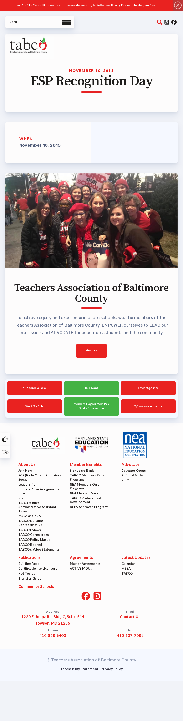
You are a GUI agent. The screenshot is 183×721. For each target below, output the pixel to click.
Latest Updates (148, 388)
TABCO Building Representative (30, 523)
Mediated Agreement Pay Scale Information (91, 406)
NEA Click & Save (35, 388)
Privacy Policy (112, 669)
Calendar (128, 564)
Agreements (81, 557)
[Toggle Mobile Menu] (39, 22)
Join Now (25, 470)
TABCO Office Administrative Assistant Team (37, 507)
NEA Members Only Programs (84, 486)
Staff (22, 498)
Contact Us (130, 617)
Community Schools (36, 586)
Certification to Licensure (37, 569)
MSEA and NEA (29, 516)
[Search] (159, 22)
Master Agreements (85, 564)
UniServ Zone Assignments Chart (39, 491)
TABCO (127, 573)
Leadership (26, 484)
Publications (29, 557)
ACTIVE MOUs (81, 569)
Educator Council (134, 470)
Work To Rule (34, 406)
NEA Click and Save (84, 493)
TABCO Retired (30, 544)
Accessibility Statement (79, 669)
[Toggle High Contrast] (5, 439)
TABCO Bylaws (29, 530)
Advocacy (130, 464)
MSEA (126, 569)
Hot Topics (26, 573)
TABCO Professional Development (85, 500)
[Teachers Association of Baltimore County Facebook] (174, 22)
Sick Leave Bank (82, 470)
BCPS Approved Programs (89, 507)
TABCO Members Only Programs (87, 477)
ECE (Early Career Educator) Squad (39, 477)
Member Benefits (86, 464)
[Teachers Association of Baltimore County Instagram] (166, 22)
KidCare (128, 480)
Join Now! (91, 388)
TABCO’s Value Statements (39, 549)
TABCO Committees (33, 534)
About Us (91, 350)
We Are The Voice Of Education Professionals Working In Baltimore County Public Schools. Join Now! (86, 5)
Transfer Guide (29, 578)
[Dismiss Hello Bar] (178, 5)
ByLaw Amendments (148, 406)
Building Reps (28, 564)
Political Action (133, 475)
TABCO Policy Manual (34, 539)
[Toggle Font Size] (5, 452)
